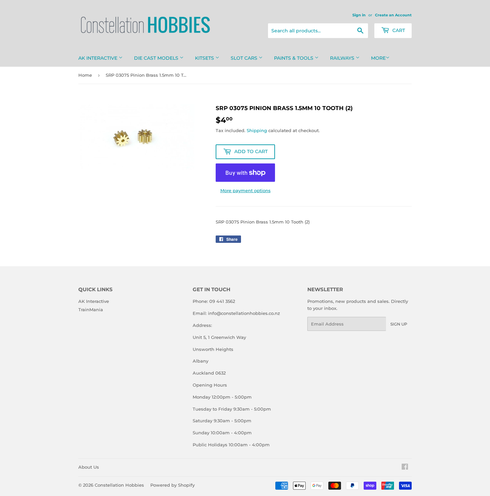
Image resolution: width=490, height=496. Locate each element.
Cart (398, 30)
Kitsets (205, 58)
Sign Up (398, 324)
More (378, 58)
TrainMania (90, 309)
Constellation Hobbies (119, 485)
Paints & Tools (294, 58)
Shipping (257, 130)
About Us (88, 467)
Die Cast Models (157, 58)
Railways (343, 58)
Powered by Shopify (172, 485)
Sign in (359, 15)
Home (85, 75)
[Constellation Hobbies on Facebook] (404, 467)
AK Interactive (98, 58)
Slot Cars (245, 58)
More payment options (245, 190)
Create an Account (393, 15)
